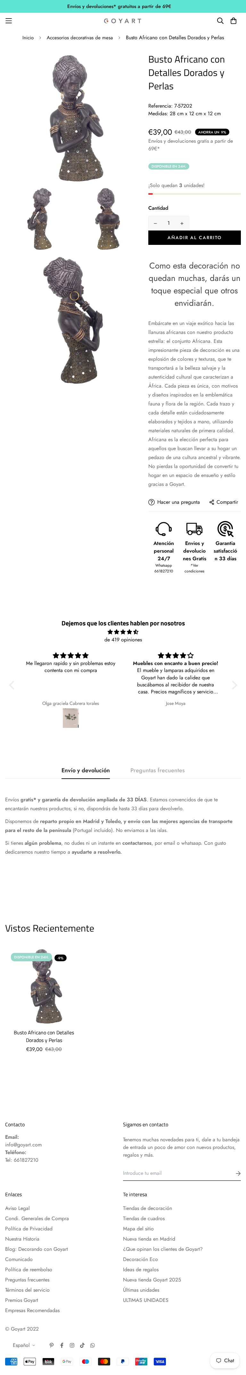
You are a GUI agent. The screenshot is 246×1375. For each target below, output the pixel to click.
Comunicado (19, 1259)
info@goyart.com (23, 1144)
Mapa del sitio (138, 1228)
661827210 (26, 1160)
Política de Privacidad (29, 1228)
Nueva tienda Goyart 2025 (152, 1279)
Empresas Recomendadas (32, 1310)
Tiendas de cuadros (144, 1218)
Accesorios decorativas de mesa (80, 37)
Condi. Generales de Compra (37, 1218)
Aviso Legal (17, 1208)
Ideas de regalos (141, 1269)
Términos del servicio (27, 1290)
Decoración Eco (140, 1259)
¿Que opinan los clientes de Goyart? (163, 1249)
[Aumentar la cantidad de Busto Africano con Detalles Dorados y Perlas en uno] (182, 223)
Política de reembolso (28, 1269)
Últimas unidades (141, 1290)
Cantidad (158, 208)
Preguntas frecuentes (27, 1279)
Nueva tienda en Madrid (149, 1239)
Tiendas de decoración (147, 1208)
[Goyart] (123, 20)
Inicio (28, 37)
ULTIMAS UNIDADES (145, 1300)
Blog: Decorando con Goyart (36, 1249)
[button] (13, 685)
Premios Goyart (21, 1300)
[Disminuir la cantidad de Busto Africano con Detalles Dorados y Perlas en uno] (155, 223)
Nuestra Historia (22, 1239)
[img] (123, 632)
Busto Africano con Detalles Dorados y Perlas (44, 1036)
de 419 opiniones (123, 639)
